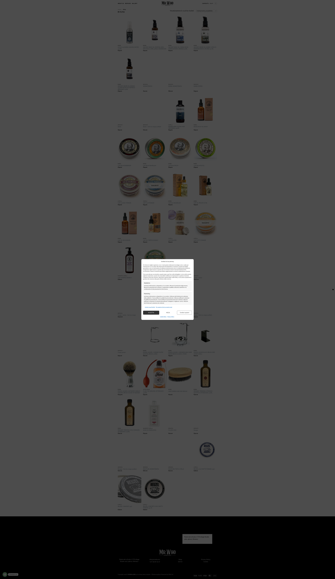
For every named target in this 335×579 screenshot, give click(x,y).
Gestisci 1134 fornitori (150, 307)
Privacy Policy (170, 316)
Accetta (151, 312)
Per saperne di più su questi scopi (164, 307)
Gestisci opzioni (184, 312)
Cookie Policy (163, 316)
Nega (168, 312)
